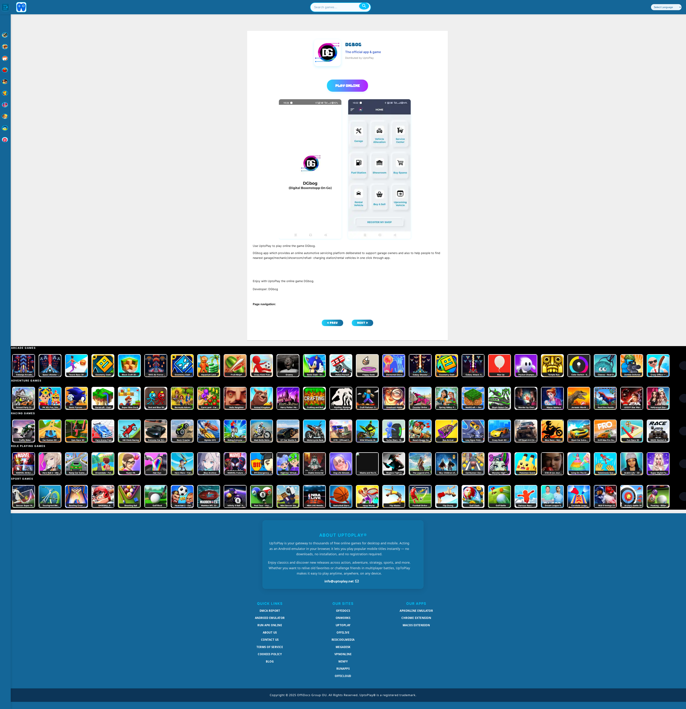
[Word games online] (5, 128)
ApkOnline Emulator (416, 610)
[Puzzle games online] (5, 81)
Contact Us (270, 639)
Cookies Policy (270, 654)
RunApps (343, 668)
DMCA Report (270, 610)
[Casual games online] (5, 70)
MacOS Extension (416, 625)
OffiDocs (343, 610)
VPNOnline (343, 654)
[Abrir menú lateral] (5, 7)
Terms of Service (270, 647)
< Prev (332, 322)
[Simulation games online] (5, 93)
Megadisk (343, 647)
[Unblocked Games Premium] (5, 139)
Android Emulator (270, 618)
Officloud (343, 676)
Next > (362, 322)
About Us (270, 632)
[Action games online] (5, 35)
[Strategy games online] (5, 116)
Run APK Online (269, 625)
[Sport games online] (5, 105)
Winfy (343, 661)
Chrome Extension (416, 618)
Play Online (347, 85)
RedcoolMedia (343, 639)
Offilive (343, 632)
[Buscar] (364, 6)
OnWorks (343, 618)
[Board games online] (5, 58)
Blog (270, 661)
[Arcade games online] (5, 46)
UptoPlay (343, 625)
